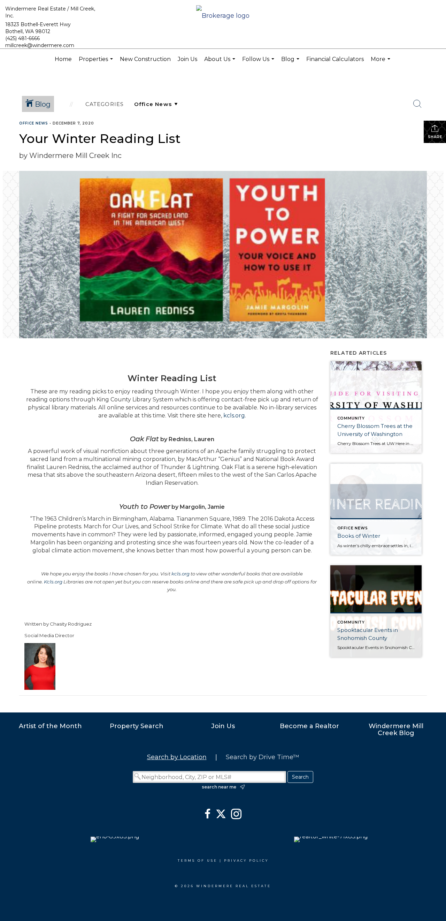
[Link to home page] (222, 16)
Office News (33, 123)
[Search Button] (417, 104)
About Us (220, 63)
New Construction (145, 59)
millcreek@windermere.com (39, 45)
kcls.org (234, 415)
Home (63, 59)
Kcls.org (53, 581)
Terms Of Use (197, 860)
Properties (97, 63)
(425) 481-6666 (22, 38)
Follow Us (259, 63)
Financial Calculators (335, 59)
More (381, 63)
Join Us (187, 59)
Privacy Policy (246, 860)
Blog (291, 63)
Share (435, 137)
